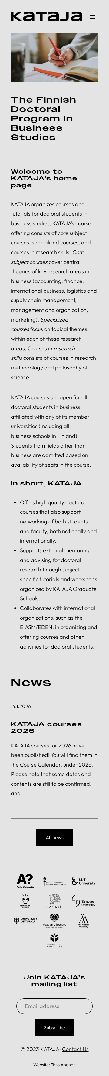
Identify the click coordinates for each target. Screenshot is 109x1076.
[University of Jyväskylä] (54, 881)
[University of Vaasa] (54, 921)
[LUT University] (83, 881)
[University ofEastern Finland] (54, 940)
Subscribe (54, 1027)
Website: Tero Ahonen (54, 1064)
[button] (92, 16)
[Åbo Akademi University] (83, 921)
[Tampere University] (83, 901)
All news (55, 837)
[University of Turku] (25, 921)
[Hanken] (54, 901)
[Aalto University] (25, 881)
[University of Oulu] (25, 901)
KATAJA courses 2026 (46, 727)
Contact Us (75, 1049)
